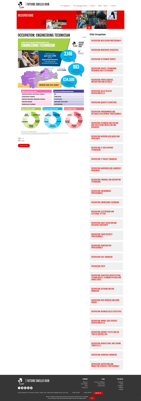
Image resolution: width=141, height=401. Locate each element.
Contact (113, 6)
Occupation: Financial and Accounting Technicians (106, 181)
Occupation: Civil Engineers (102, 257)
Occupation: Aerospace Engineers (104, 355)
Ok (92, 398)
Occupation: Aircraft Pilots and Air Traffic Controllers (105, 333)
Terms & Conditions (99, 382)
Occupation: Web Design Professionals (106, 40)
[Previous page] (18, 137)
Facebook (120, 382)
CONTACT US (98, 393)
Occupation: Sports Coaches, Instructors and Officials (102, 81)
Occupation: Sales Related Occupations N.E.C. (101, 92)
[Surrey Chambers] (21, 5)
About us (85, 382)
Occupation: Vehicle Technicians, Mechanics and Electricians (104, 69)
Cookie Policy (101, 385)
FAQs (86, 385)
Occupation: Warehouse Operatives (104, 50)
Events (93, 6)
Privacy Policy (101, 384)
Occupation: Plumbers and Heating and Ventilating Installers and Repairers (104, 125)
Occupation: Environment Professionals (101, 192)
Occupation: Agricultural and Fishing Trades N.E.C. (106, 344)
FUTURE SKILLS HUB (38, 4)
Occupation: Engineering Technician (105, 202)
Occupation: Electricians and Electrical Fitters (102, 212)
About (105, 6)
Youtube (121, 389)
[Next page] (19, 137)
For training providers (80, 6)
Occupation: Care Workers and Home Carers (105, 301)
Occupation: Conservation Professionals (101, 246)
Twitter (121, 384)
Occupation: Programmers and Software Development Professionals (106, 113)
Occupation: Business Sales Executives (106, 311)
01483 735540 (76, 392)
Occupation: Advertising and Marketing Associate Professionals (105, 365)
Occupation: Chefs (98, 266)
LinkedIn (121, 387)
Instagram (120, 385)
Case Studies (84, 384)
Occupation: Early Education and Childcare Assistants (104, 224)
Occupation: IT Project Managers (104, 159)
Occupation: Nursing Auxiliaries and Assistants (105, 137)
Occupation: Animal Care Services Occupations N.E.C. (104, 322)
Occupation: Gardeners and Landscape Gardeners (106, 169)
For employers (65, 6)
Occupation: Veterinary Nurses (103, 59)
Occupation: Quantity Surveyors (104, 102)
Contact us (85, 387)
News (100, 6)
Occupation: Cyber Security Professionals (102, 235)
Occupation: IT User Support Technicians (102, 149)
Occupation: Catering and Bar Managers (102, 290)
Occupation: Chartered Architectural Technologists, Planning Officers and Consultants (106, 277)
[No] (139, 398)
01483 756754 (87, 392)
